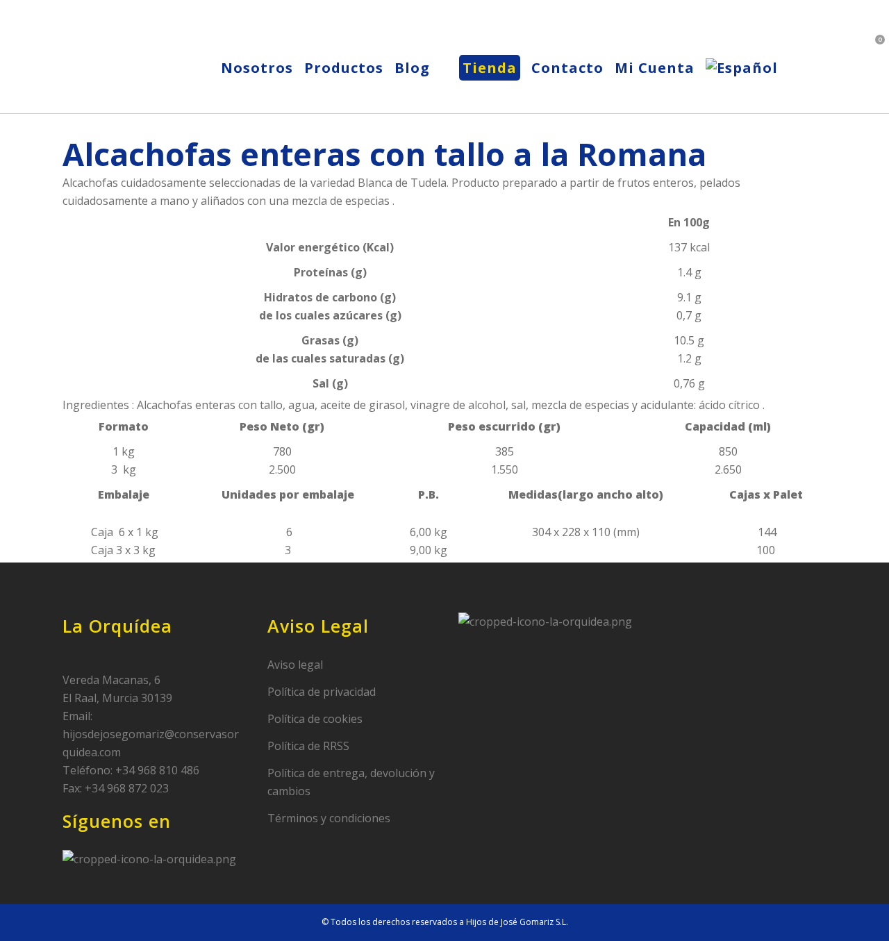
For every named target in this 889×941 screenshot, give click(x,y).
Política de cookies (315, 718)
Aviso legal (295, 664)
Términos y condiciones (328, 818)
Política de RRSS (308, 745)
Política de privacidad (321, 691)
